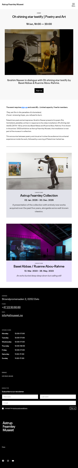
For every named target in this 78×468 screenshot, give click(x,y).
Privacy (4, 372)
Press (3, 447)
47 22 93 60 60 (12, 307)
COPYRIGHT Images (7, 376)
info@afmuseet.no (12, 315)
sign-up (24, 107)
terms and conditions (20, 408)
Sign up (39, 90)
